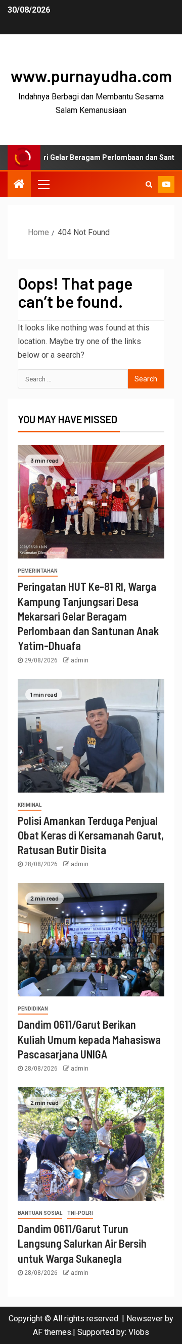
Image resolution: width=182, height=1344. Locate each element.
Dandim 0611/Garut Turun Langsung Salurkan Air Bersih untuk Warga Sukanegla (82, 1243)
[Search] (149, 184)
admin (79, 660)
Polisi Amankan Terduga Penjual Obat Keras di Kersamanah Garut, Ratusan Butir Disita (91, 835)
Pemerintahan (38, 571)
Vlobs (138, 1332)
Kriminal (29, 805)
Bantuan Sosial (40, 1213)
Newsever (144, 1318)
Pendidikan (33, 1009)
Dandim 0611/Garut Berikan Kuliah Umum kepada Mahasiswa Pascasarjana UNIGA (89, 1039)
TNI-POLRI (80, 1213)
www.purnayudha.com (91, 75)
